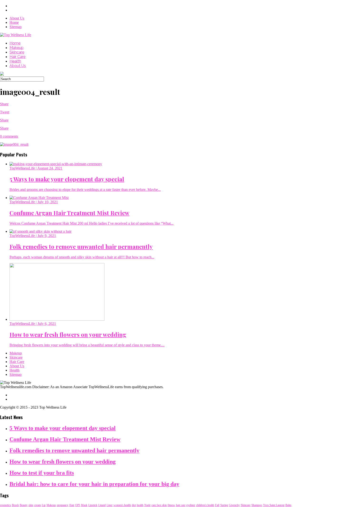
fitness (171, 505)
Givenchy (234, 505)
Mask (84, 505)
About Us (16, 18)
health (140, 505)
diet (134, 505)
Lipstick (92, 505)
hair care (180, 505)
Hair (71, 505)
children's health (205, 505)
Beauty (24, 505)
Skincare (16, 52)
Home (14, 22)
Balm (288, 505)
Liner (110, 505)
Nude (147, 505)
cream (37, 505)
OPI (77, 505)
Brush (15, 505)
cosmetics (5, 505)
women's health (122, 505)
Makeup (16, 47)
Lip (44, 505)
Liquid (102, 505)
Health (15, 61)
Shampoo (256, 505)
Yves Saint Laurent (273, 505)
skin (30, 505)
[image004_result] (14, 144)
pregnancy (62, 505)
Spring (224, 505)
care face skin (159, 505)
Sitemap (15, 27)
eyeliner (190, 505)
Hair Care (17, 56)
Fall (217, 505)
